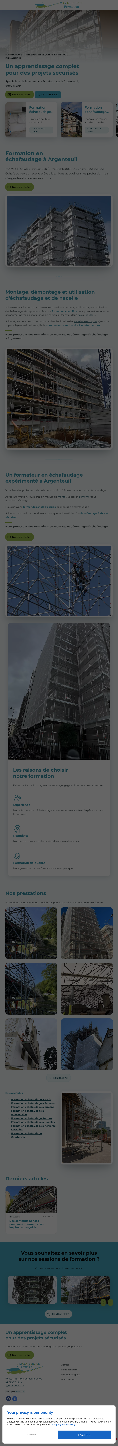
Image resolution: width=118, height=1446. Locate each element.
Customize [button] (32, 1435)
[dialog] (59, 1424)
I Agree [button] (84, 1434)
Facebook (67, 1424)
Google (55, 1424)
